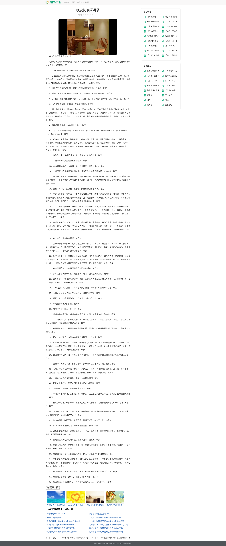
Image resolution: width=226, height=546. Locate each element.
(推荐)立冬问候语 (53, 518)
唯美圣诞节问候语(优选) (99, 514)
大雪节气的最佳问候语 (55, 514)
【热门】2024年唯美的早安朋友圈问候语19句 (70, 538)
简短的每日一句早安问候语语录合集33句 (63, 521)
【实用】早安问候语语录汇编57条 (60, 528)
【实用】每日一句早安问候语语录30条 (105, 518)
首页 (73, 2)
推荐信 (149, 105)
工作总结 (168, 95)
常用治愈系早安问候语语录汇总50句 (61, 532)
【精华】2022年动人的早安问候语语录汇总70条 (108, 525)
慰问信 (149, 95)
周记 (167, 100)
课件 (149, 100)
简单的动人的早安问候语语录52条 (60, 525)
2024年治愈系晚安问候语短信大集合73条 (114, 538)
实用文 (79, 2)
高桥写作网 (109, 543)
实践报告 (168, 105)
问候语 (87, 2)
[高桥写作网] (53, 2)
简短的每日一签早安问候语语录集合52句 (106, 528)
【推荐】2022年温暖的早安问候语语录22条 (107, 521)
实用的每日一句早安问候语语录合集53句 (106, 532)
